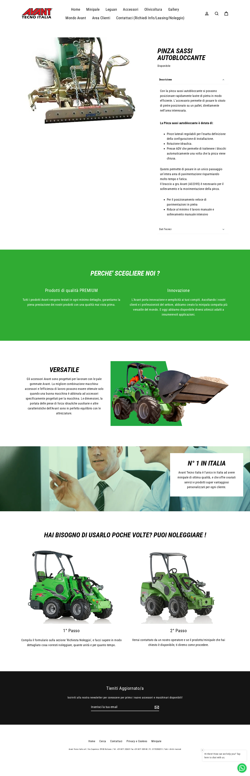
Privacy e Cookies (137, 741)
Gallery (173, 9)
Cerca (102, 741)
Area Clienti (101, 18)
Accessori (130, 9)
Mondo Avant (75, 18)
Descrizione (165, 79)
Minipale (93, 9)
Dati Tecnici (165, 229)
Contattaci (116, 741)
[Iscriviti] (156, 707)
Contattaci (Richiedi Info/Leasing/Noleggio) (150, 18)
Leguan (111, 9)
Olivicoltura (153, 9)
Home (75, 9)
